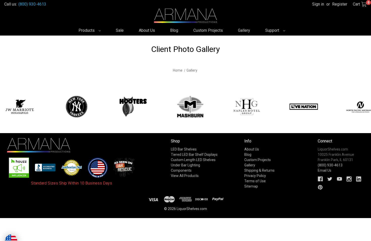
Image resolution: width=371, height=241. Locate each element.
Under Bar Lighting (185, 165)
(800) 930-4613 (32, 4)
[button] (19, 168)
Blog (174, 30)
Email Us (324, 170)
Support (272, 30)
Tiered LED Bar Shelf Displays (194, 155)
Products (87, 30)
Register (339, 4)
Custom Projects (208, 30)
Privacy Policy (255, 176)
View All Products (185, 176)
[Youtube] (339, 179)
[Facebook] (320, 179)
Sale (120, 30)
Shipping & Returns (259, 170)
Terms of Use (255, 181)
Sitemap (251, 186)
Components (181, 170)
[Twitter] (329, 179)
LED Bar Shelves (184, 149)
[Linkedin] (358, 179)
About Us (147, 30)
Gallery (244, 30)
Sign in (318, 4)
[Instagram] (349, 179)
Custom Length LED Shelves (193, 160)
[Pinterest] (320, 187)
